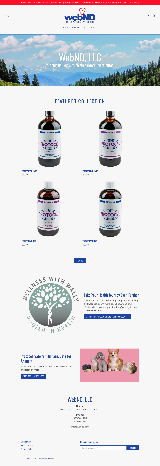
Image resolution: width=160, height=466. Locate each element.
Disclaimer (26, 441)
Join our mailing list (89, 441)
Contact (93, 27)
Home (65, 27)
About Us (75, 27)
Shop (85, 27)
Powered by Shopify (46, 459)
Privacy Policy (27, 449)
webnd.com (31, 459)
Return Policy (27, 445)
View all (80, 260)
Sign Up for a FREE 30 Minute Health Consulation (107, 316)
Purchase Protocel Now (33, 376)
